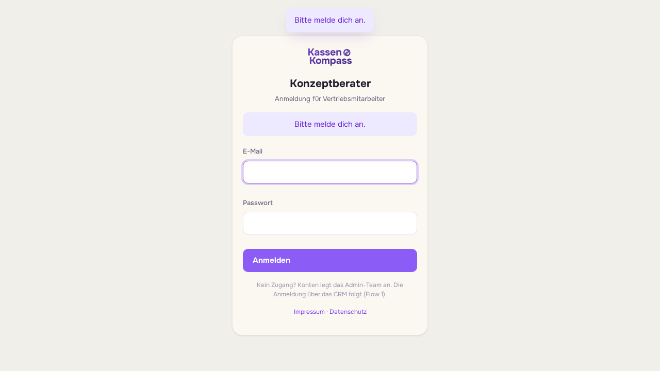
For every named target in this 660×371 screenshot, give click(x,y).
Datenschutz (348, 312)
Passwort (258, 202)
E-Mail (252, 151)
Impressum (309, 312)
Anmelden (271, 260)
